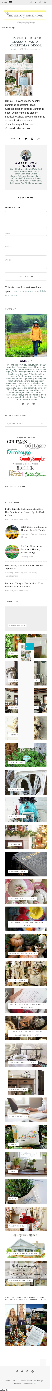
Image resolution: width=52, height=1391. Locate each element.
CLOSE (29, 646)
